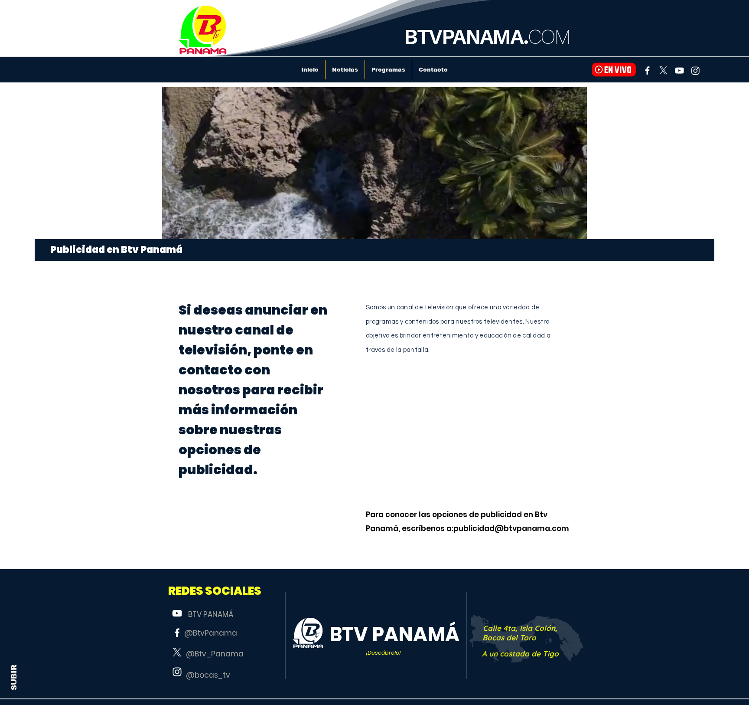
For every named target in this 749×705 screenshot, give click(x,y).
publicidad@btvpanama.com (511, 528)
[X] (663, 70)
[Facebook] (647, 70)
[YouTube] (679, 70)
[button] (215, 591)
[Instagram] (695, 70)
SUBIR (14, 677)
